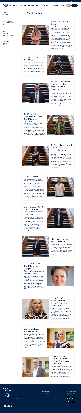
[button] (14, 14)
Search (41, 1)
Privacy (55, 398)
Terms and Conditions (26, 408)
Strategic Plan (65, 1)
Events (60, 1)
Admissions (74, 5)
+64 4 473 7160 (32, 390)
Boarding (46, 5)
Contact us (55, 1)
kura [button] (25, 287)
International (54, 5)
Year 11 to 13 (39, 5)
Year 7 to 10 (30, 5)
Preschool (15, 5)
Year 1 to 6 (22, 5)
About (61, 5)
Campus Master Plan (74, 1)
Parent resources (48, 1)
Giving (68, 5)
